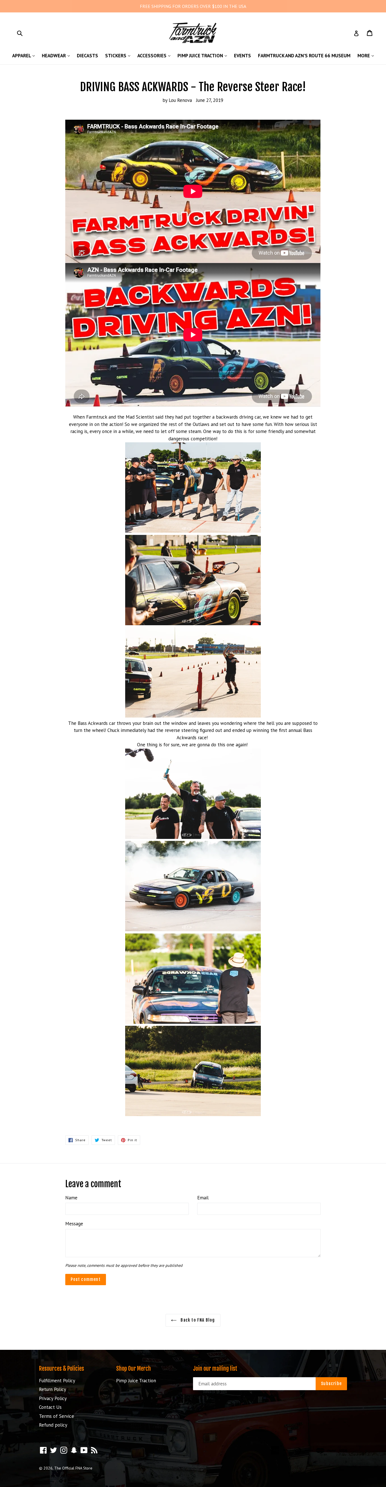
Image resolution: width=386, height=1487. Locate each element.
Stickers (119, 55)
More (367, 55)
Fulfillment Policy (57, 1380)
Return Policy (52, 1389)
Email (203, 1198)
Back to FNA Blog (197, 1320)
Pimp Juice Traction (203, 55)
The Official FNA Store (73, 1468)
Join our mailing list (215, 1368)
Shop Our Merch (133, 1368)
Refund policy (53, 1425)
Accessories (155, 55)
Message (74, 1224)
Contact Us (50, 1407)
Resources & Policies (61, 1368)
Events (242, 56)
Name (71, 1198)
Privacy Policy (53, 1398)
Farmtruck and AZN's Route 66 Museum (304, 56)
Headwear (57, 55)
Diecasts (87, 56)
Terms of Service (56, 1416)
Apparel (25, 55)
